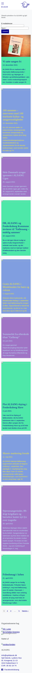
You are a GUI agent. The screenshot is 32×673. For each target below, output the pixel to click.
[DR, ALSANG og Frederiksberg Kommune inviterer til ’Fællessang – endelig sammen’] (16, 210)
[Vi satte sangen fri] (16, 46)
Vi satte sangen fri (12, 61)
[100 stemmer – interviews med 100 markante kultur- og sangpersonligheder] (16, 98)
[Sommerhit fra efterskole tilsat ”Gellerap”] (16, 324)
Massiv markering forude (16, 453)
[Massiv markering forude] (16, 442)
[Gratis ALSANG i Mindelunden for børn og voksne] (16, 269)
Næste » (25, 611)
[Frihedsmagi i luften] (16, 563)
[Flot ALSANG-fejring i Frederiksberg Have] (16, 380)
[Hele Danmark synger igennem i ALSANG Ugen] (16, 162)
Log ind (5, 6)
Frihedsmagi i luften (13, 574)
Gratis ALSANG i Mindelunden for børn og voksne (16, 286)
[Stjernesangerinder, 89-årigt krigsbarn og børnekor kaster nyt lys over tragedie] (16, 496)
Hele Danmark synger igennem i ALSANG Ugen (14, 175)
